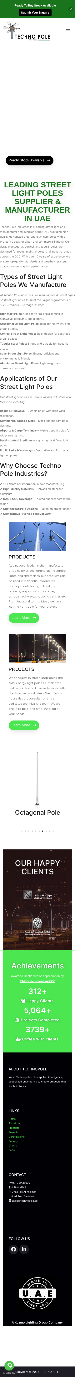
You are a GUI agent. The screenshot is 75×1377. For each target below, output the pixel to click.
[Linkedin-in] (24, 1249)
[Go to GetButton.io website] (9, 1373)
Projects (13, 1132)
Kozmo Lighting (26, 1322)
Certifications (17, 1136)
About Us (14, 1123)
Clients (13, 1145)
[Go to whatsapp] (9, 1366)
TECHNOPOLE (49, 1371)
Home (12, 1118)
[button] (29, 160)
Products (14, 1127)
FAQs (12, 1150)
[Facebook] (13, 1249)
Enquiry (13, 1141)
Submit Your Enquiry (35, 12)
